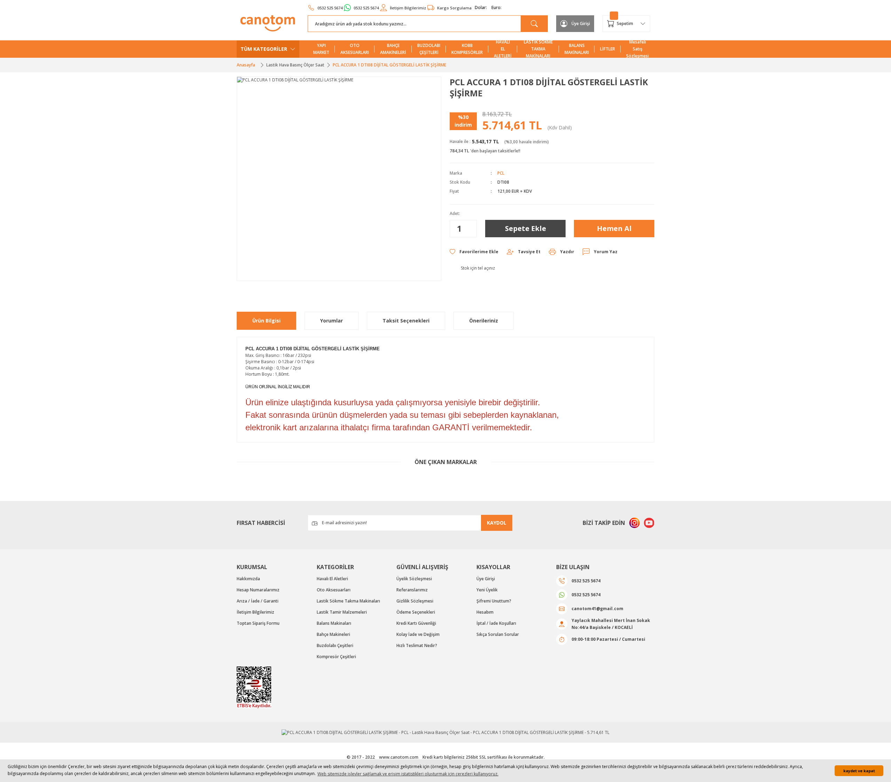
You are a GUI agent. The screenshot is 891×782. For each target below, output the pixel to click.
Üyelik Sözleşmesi (414, 579)
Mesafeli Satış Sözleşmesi (637, 49)
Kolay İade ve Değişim (418, 634)
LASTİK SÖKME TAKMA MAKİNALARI (538, 49)
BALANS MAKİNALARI (577, 48)
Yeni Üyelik (487, 590)
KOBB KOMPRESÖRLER (467, 48)
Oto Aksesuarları (333, 590)
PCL (500, 173)
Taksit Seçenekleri (406, 320)
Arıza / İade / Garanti (257, 601)
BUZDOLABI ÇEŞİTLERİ (428, 48)
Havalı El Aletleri (332, 579)
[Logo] (268, 23)
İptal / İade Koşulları (496, 623)
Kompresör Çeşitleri (336, 657)
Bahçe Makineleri (333, 634)
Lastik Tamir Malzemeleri (342, 612)
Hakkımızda (248, 579)
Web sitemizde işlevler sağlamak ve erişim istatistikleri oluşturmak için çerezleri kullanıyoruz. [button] (407, 774)
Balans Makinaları (334, 623)
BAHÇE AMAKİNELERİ (393, 48)
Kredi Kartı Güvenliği (416, 623)
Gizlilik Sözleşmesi (414, 601)
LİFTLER (607, 49)
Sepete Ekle (525, 228)
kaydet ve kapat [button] (859, 770)
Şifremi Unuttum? (493, 601)
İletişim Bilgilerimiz (255, 612)
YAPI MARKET (321, 48)
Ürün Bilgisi (266, 320)
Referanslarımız (412, 590)
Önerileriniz (483, 320)
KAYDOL (496, 522)
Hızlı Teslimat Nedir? (416, 645)
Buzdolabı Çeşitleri (335, 645)
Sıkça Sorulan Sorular (497, 634)
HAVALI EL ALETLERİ (503, 49)
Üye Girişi (485, 579)
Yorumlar (331, 320)
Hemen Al (614, 228)
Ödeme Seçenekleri (415, 612)
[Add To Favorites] (474, 251)
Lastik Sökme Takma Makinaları (348, 601)
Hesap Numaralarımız (258, 590)
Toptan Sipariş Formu (258, 623)
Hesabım (485, 612)
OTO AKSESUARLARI (354, 48)
